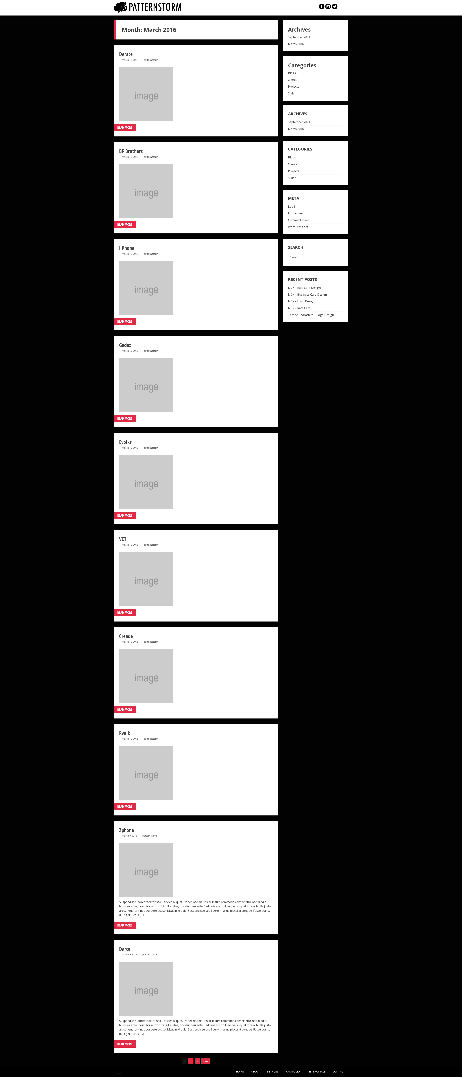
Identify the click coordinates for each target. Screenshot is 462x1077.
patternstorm (151, 59)
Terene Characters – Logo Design (311, 315)
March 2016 (296, 44)
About (255, 1071)
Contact (339, 1071)
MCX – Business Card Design (307, 295)
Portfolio (292, 1071)
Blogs (292, 73)
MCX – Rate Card (299, 308)
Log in (292, 207)
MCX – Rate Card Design (304, 288)
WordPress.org (298, 227)
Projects (293, 87)
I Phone (126, 248)
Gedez (125, 345)
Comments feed (298, 220)
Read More (124, 127)
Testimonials (316, 1071)
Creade (126, 636)
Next (205, 1061)
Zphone (126, 830)
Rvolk (124, 733)
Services (272, 1071)
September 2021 (299, 37)
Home (240, 1071)
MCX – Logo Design (301, 301)
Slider (292, 93)
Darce (124, 948)
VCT (122, 539)
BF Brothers (131, 151)
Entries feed (296, 213)
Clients (292, 80)
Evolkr (125, 442)
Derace (126, 54)
